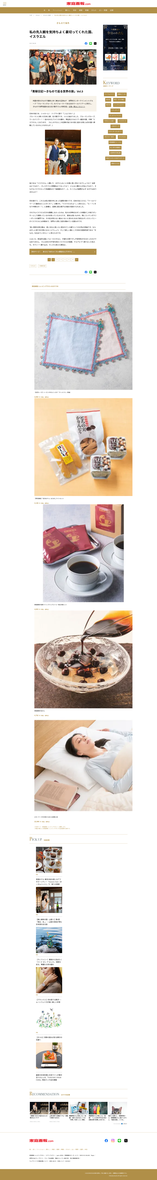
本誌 (86, 1149)
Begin (92, 1155)
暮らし (67, 10)
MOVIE (108, 99)
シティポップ (115, 110)
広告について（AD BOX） (64, 1161)
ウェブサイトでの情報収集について (38, 1161)
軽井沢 (108, 105)
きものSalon (122, 137)
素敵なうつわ (122, 94)
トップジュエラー (119, 105)
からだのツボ (122, 121)
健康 (80, 10)
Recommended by (117, 1123)
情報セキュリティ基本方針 (62, 1158)
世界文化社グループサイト (36, 1158)
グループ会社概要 (49, 1158)
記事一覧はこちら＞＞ (77, 107)
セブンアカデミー (50, 1155)
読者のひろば (115, 163)
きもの (93, 10)
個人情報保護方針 (74, 1158)
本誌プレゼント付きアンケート (115, 158)
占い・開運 (103, 10)
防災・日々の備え (119, 99)
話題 (111, 10)
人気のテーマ (115, 126)
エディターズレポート (115, 131)
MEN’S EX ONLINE (85, 1155)
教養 (86, 10)
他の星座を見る (115, 65)
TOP (30, 15)
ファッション (57, 10)
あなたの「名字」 (109, 137)
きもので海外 (47, 15)
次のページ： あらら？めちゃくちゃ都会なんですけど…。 (53, 252)
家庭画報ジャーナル (115, 142)
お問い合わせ (52, 1161)
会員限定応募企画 (115, 153)
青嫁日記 (42, 266)
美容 (74, 10)
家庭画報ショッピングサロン (36, 1155)
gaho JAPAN (60, 1155)
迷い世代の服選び (115, 147)
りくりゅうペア (109, 94)
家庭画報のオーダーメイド (71, 1155)
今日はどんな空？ (109, 121)
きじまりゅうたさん (115, 115)
